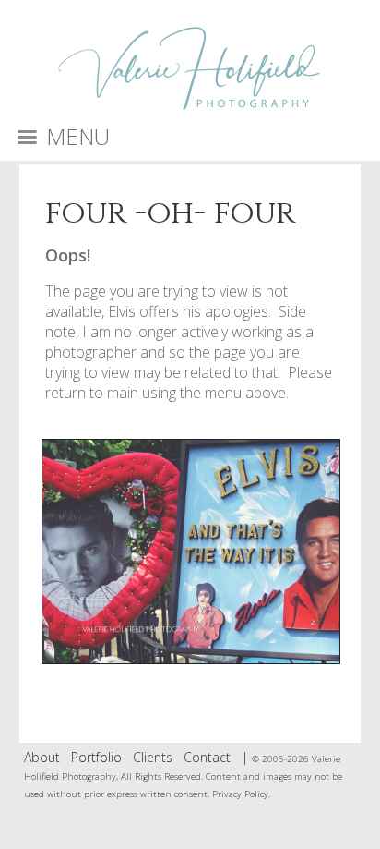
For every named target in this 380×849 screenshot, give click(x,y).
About (42, 757)
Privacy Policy (240, 794)
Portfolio (96, 757)
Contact (207, 757)
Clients (152, 757)
